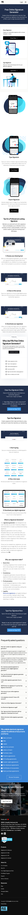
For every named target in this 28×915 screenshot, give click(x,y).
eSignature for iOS (5, 855)
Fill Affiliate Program (5, 873)
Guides (2, 888)
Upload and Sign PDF (14, 409)
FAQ (2, 894)
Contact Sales (14, 352)
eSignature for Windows (6, 850)
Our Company (4, 865)
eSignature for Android (6, 858)
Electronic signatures (9, 593)
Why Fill (2, 868)
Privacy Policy (3, 903)
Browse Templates (14, 777)
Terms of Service (4, 878)
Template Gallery (4, 891)
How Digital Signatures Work (7, 870)
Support (3, 876)
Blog (2, 886)
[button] (14, 647)
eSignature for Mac (5, 852)
